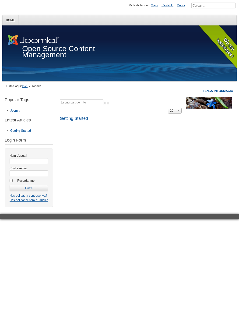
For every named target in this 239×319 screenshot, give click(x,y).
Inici (25, 86)
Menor (181, 5)
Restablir (167, 5)
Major (154, 5)
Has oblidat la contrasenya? (28, 195)
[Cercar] (105, 103)
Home (10, 20)
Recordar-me (26, 180)
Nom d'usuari (18, 155)
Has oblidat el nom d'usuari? (29, 200)
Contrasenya (18, 168)
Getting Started (74, 118)
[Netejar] (108, 103)
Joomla (15, 110)
